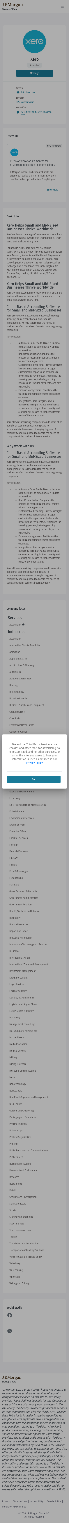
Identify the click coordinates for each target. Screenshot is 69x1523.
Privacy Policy (34, 763)
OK (33, 779)
